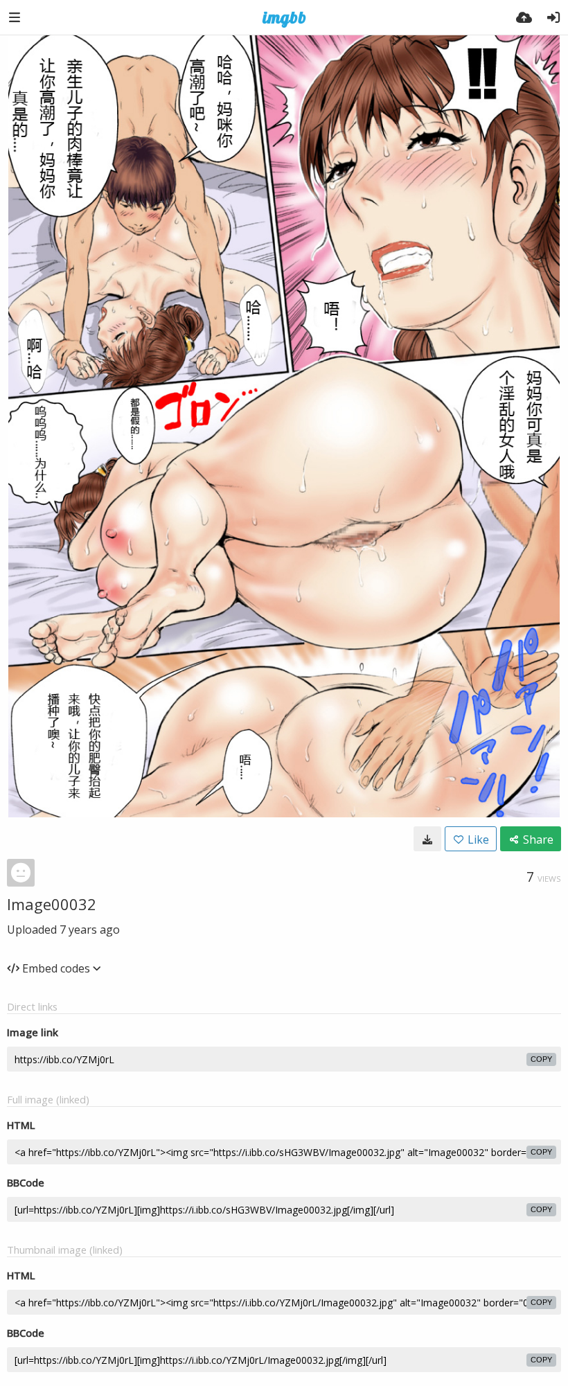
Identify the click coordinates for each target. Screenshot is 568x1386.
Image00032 (51, 904)
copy (541, 1059)
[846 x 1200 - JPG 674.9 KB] (427, 838)
